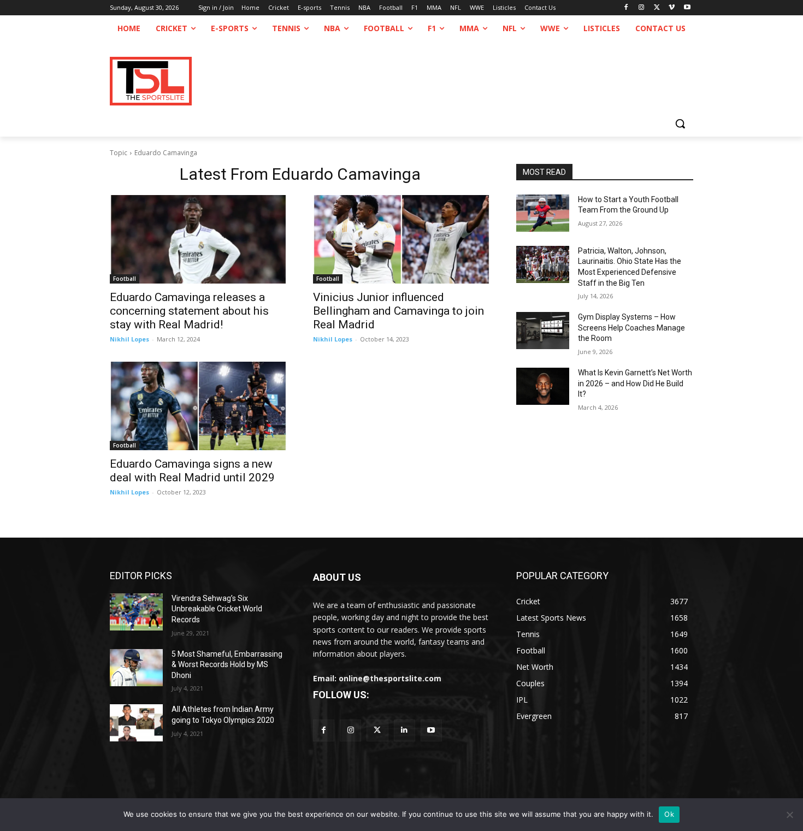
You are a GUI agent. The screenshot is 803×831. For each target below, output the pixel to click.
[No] (789, 814)
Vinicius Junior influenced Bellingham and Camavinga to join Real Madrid (398, 311)
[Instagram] (641, 8)
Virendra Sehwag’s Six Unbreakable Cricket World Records (217, 609)
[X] (657, 8)
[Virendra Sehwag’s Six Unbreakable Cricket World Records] (136, 611)
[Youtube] (687, 8)
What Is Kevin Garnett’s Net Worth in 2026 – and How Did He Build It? (635, 383)
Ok (669, 814)
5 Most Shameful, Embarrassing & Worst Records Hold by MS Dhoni (227, 665)
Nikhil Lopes (129, 339)
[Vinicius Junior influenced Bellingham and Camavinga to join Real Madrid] (401, 239)
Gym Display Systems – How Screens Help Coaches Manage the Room (631, 328)
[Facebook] (626, 8)
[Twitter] (377, 730)
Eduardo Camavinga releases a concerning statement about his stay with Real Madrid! (189, 311)
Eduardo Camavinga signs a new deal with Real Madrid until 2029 (192, 470)
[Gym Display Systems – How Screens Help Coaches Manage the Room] (542, 330)
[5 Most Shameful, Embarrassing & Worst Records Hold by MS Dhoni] (136, 667)
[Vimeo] (671, 8)
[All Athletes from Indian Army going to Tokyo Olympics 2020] (136, 722)
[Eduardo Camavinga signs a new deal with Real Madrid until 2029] (198, 406)
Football (124, 278)
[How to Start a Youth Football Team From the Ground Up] (542, 213)
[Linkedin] (404, 730)
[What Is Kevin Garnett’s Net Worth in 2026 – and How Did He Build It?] (542, 386)
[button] (680, 123)
